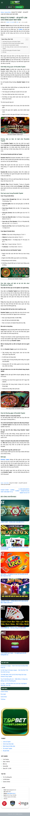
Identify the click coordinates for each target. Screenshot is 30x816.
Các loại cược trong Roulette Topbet (11, 45)
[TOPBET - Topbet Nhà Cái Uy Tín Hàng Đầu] (15, 2)
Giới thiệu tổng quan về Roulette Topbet (11, 41)
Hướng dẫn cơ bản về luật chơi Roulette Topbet (13, 43)
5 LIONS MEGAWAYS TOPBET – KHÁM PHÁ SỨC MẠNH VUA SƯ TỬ (22, 490)
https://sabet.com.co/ (11, 793)
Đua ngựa (3, 694)
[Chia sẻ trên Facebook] (20, 22)
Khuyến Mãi (6, 750)
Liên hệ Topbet (6, 741)
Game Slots (8, 12)
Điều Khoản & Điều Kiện (9, 746)
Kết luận (4, 52)
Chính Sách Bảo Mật (8, 744)
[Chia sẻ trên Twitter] (22, 22)
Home (2, 12)
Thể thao (3, 699)
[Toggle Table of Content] (26, 39)
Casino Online (4, 691)
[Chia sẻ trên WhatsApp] (19, 22)
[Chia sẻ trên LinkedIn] (26, 22)
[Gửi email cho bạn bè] (23, 22)
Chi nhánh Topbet (7, 748)
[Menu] (2, 2)
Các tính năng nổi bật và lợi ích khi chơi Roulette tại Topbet (15, 47)
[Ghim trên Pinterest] (25, 22)
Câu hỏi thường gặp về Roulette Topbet (11, 50)
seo (17, 22)
